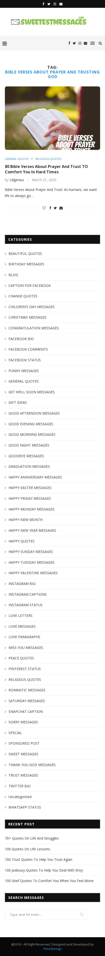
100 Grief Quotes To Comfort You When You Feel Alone (49, 880)
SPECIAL (15, 732)
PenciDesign (52, 948)
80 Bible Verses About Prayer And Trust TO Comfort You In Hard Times (46, 169)
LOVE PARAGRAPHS (24, 636)
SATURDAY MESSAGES (27, 700)
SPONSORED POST (24, 743)
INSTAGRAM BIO (22, 583)
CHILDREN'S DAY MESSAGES (32, 306)
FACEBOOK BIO (21, 338)
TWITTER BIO (20, 786)
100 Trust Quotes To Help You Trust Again (38, 859)
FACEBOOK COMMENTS (28, 349)
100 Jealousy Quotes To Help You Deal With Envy (44, 870)
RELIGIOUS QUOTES (48, 158)
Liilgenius (17, 179)
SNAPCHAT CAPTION (26, 711)
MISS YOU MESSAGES (26, 647)
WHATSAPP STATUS (25, 807)
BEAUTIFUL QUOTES (25, 253)
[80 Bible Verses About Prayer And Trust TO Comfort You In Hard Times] (52, 118)
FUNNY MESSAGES (24, 370)
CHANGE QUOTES (23, 296)
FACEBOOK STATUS (25, 360)
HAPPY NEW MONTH (25, 519)
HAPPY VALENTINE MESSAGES (33, 573)
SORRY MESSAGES (23, 722)
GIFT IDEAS (18, 402)
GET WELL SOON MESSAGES (32, 392)
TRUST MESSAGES (23, 775)
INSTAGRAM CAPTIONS (28, 594)
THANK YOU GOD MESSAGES (32, 764)
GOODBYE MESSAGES (26, 456)
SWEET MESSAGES (23, 754)
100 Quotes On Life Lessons (27, 849)
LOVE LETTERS (20, 615)
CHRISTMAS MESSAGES (27, 317)
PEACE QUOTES (21, 658)
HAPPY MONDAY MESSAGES (31, 509)
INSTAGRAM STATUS (25, 605)
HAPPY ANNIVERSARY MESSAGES (35, 477)
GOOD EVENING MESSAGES (31, 424)
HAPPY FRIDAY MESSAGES (30, 498)
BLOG (13, 274)
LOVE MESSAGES (22, 626)
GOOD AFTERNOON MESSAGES (34, 413)
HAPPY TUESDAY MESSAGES (31, 562)
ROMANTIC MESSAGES (27, 690)
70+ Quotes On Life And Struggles (32, 838)
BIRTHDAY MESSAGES (26, 264)
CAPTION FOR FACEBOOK (30, 285)
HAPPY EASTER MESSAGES (30, 487)
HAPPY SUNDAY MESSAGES (31, 551)
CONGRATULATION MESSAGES (34, 328)
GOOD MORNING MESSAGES (32, 434)
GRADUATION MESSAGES (29, 466)
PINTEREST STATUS (25, 668)
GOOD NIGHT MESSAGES (29, 445)
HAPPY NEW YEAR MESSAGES (32, 530)
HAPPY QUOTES (21, 541)
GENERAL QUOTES (17, 158)
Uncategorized (20, 796)
